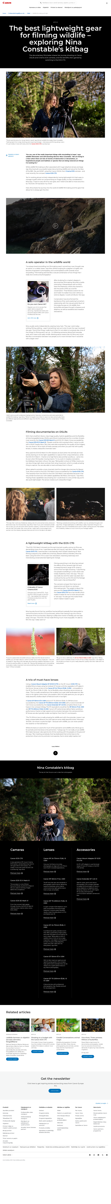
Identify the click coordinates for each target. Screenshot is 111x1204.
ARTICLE (55, 22)
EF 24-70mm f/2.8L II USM (83, 658)
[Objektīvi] (49, 7)
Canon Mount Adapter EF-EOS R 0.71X (44, 684)
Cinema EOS (70, 171)
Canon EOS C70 (36, 144)
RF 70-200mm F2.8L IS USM (38, 709)
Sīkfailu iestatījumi (8, 1150)
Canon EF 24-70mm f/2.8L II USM (59, 688)
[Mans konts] (106, 3)
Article (58, 1034)
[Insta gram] (94, 1155)
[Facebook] (90, 1155)
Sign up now (54, 1090)
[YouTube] (107, 1155)
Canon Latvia (7, 1155)
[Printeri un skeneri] (63, 7)
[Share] (55, 753)
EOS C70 (74, 684)
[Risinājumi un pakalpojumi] (82, 7)
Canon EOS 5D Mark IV (47, 440)
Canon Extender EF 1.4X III (56, 705)
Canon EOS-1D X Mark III (37, 442)
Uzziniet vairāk (12, 1059)
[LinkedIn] (98, 1155)
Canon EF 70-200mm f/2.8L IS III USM (52, 703)
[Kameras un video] (41, 7)
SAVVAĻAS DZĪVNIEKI (12, 1034)
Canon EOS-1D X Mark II (71, 590)
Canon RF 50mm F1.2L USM (54, 879)
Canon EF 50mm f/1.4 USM (36, 701)
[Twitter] (102, 1155)
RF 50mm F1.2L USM (77, 707)
